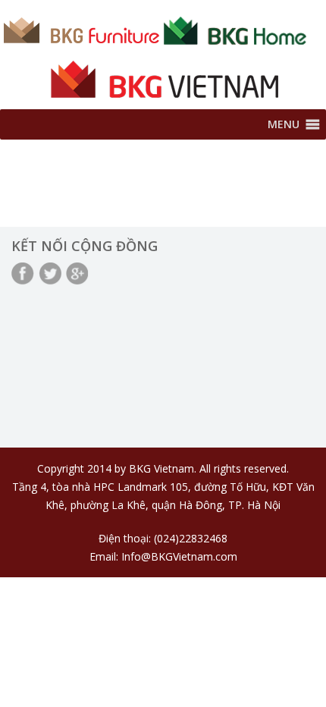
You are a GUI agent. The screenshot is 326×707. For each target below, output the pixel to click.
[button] (283, 124)
